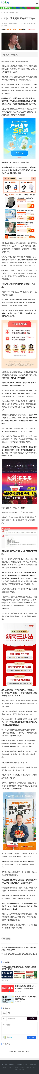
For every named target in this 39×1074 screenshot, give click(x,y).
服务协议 (11, 1064)
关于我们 (4, 1064)
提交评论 (31, 1037)
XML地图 (22, 1069)
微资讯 (12, 12)
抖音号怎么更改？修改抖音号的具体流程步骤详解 (21, 954)
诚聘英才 (26, 1064)
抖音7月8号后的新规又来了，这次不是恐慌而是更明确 (25, 987)
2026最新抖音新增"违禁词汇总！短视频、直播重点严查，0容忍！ (19, 968)
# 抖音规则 (6, 939)
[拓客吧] (5, 3)
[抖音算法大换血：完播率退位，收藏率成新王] (8, 999)
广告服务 (19, 1064)
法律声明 (33, 1064)
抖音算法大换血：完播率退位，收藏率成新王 (26, 998)
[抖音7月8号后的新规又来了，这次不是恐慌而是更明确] (8, 988)
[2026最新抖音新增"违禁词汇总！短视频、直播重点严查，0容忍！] (20, 974)
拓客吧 (6, 12)
